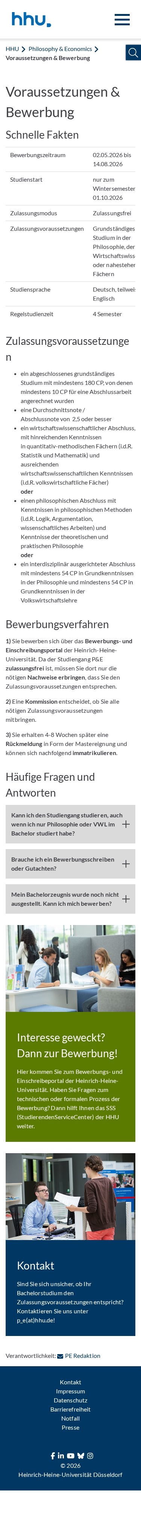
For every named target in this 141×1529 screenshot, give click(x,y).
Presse (70, 1427)
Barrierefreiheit (70, 1409)
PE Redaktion (82, 1355)
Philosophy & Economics (60, 48)
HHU (12, 48)
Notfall (70, 1418)
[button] (133, 52)
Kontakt (70, 1381)
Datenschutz (70, 1400)
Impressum (70, 1391)
